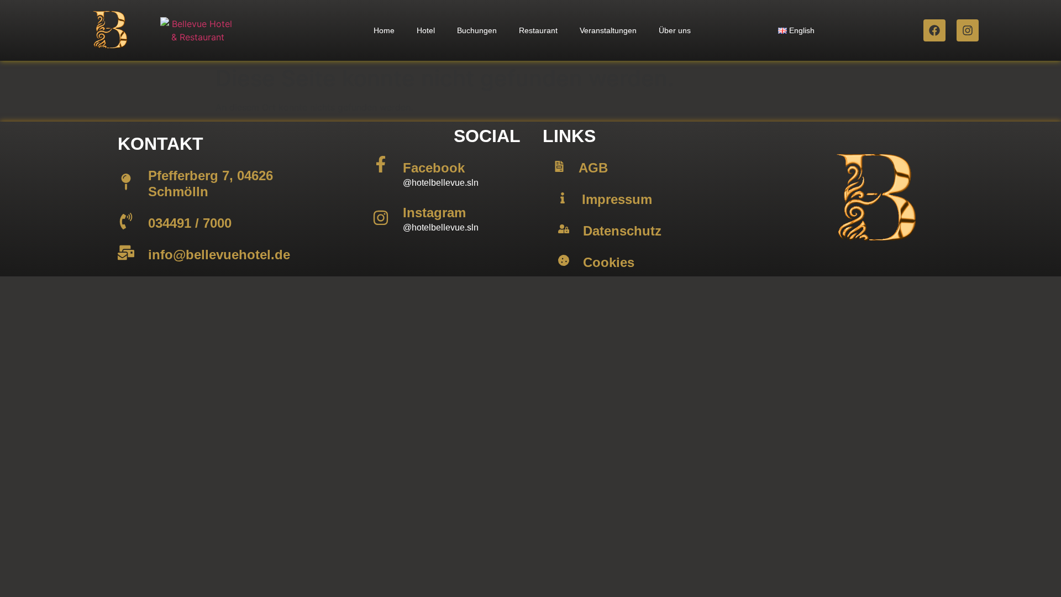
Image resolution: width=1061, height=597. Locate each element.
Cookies (608, 262)
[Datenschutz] (563, 228)
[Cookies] (563, 260)
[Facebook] (934, 30)
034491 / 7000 (190, 223)
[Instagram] (968, 30)
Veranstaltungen (608, 30)
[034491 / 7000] (126, 221)
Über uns (675, 30)
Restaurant (538, 30)
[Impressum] (562, 197)
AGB (593, 167)
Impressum (617, 199)
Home (384, 30)
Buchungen (477, 30)
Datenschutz (622, 230)
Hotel (426, 30)
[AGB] (559, 166)
